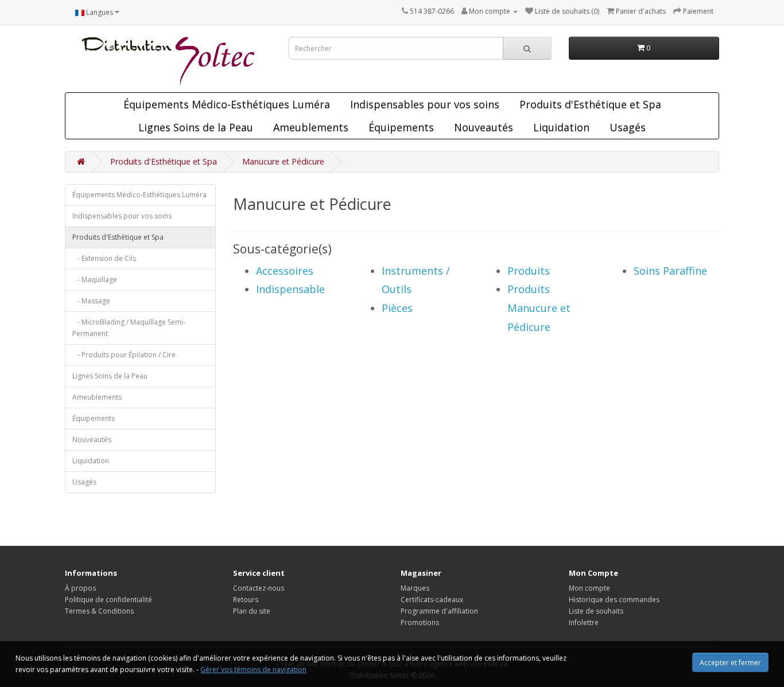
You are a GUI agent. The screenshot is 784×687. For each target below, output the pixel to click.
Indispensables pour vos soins (424, 104)
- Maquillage (94, 279)
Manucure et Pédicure (283, 161)
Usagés (628, 127)
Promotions (420, 622)
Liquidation (561, 127)
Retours (245, 599)
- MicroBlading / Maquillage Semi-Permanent (128, 327)
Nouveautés (483, 127)
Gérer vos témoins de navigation (253, 669)
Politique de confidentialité (108, 599)
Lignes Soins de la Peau (195, 127)
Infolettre (584, 622)
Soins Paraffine (670, 271)
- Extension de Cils (104, 258)
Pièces (397, 308)
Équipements (401, 127)
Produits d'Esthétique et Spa (590, 104)
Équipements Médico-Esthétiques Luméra (226, 104)
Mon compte (589, 588)
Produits (528, 271)
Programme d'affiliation (439, 611)
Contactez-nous (258, 588)
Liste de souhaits (596, 611)
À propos (80, 588)
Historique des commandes (614, 599)
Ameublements (310, 127)
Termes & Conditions (99, 611)
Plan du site (251, 611)
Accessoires (284, 271)
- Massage (91, 301)
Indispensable (290, 289)
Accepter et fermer (730, 663)
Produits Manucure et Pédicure (538, 307)
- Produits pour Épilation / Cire (124, 355)
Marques (415, 588)
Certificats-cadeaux (432, 599)
